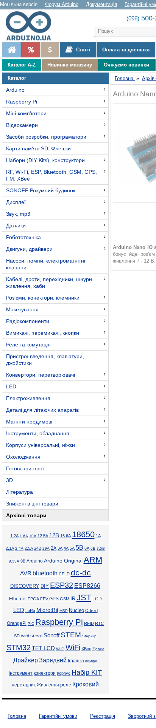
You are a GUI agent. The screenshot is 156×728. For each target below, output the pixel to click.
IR (72, 598)
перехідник (24, 685)
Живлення (48, 685)
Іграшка (76, 660)
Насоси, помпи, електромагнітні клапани (45, 264)
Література (19, 492)
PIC (31, 623)
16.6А (65, 535)
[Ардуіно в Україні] (11, 49)
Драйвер (25, 660)
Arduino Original (63, 561)
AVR (25, 573)
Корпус (63, 673)
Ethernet (18, 598)
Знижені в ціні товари (32, 504)
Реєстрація (102, 716)
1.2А (14, 535)
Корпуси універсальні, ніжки (40, 445)
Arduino (15, 90)
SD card (21, 636)
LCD (97, 598)
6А (86, 548)
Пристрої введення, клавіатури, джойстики (45, 359)
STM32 (18, 647)
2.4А (19, 548)
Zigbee (98, 649)
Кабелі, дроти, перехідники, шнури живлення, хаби (49, 282)
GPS (54, 598)
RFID (89, 623)
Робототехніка (23, 237)
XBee (86, 648)
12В (54, 535)
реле (65, 685)
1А (98, 535)
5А (72, 548)
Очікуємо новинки (126, 65)
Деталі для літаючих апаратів (42, 410)
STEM (71, 635)
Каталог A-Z (22, 65)
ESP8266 (87, 586)
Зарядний (53, 660)
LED (11, 386)
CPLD (64, 574)
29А (46, 548)
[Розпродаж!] (30, 49)
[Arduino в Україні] (32, 25)
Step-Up (89, 636)
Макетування (22, 309)
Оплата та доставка (126, 50)
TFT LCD (43, 648)
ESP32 (61, 585)
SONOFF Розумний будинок (40, 190)
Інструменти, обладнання (37, 433)
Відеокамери (22, 125)
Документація (101, 4)
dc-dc (81, 572)
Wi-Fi (60, 649)
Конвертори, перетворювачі (40, 375)
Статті (82, 50)
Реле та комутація (28, 345)
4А (66, 548)
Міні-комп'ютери (26, 113)
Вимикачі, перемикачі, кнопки (42, 333)
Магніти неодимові (29, 422)
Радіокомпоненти (27, 321)
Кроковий (85, 684)
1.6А (24, 536)
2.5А (29, 548)
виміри (91, 661)
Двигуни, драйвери (29, 249)
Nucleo (76, 610)
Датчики (16, 226)
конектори (45, 673)
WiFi (73, 647)
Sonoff (51, 635)
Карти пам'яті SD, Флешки (38, 148)
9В (22, 561)
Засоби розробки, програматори (46, 137)
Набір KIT (87, 672)
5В (79, 547)
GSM (64, 599)
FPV (44, 599)
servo (36, 635)
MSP (63, 611)
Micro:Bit (47, 610)
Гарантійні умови (58, 716)
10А (32, 536)
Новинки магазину (69, 65)
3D (9, 480)
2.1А (10, 548)
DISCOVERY (24, 586)
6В (92, 548)
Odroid (91, 610)
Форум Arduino (61, 4)
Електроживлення (28, 398)
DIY (45, 586)
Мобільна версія (18, 4)
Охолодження (23, 457)
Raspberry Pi (21, 102)
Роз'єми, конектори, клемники (43, 298)
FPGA (33, 599)
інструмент (21, 673)
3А (60, 548)
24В (37, 548)
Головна (17, 716)
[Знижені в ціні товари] (49, 49)
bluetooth (45, 573)
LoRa (30, 610)
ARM (93, 559)
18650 (83, 534)
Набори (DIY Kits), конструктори (45, 160)
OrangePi (17, 623)
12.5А (42, 535)
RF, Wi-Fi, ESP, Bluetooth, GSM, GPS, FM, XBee (51, 175)
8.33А (14, 561)
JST (83, 597)
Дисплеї (16, 202)
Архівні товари (26, 515)
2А (53, 548)
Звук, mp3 (18, 214)
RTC (99, 623)
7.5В (101, 548)
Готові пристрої (25, 468)
